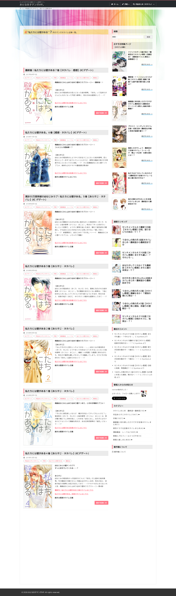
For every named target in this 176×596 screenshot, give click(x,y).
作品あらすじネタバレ (43, 78)
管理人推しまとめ (121, 440)
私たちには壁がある (83, 78)
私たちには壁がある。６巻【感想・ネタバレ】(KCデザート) (55, 132)
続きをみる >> (147, 64)
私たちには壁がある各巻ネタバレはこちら (71, 243)
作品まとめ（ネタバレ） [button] (144, 4)
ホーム (115, 4)
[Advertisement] (88, 18)
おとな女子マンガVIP (36, 592)
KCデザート (28, 78)
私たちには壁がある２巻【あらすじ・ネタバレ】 (50, 328)
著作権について (120, 452)
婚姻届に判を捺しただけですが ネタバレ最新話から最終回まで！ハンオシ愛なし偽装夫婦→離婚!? (140, 105)
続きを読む (100, 113)
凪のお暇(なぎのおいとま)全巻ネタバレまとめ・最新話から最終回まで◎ (140, 201)
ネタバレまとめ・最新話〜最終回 (128, 411)
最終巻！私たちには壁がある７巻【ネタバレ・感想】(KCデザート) (59, 70)
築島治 (95, 78)
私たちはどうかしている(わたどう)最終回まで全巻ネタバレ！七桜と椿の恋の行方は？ (140, 175)
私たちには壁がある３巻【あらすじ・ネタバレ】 (50, 266)
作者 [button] (126, 4)
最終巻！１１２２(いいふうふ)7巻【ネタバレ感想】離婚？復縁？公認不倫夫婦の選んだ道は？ (140, 80)
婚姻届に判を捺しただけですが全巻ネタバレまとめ (132, 423)
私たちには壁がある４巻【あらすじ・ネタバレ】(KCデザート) (57, 453)
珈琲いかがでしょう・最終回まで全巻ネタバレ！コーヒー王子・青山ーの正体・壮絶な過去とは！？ (140, 151)
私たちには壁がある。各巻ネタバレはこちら (71, 494)
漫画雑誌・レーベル (66, 78)
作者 (55, 78)
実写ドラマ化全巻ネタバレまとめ (128, 428)
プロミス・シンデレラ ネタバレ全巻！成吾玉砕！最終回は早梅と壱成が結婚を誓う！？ (140, 128)
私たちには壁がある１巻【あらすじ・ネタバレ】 (50, 391)
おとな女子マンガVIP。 (32, 4)
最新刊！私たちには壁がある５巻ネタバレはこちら (74, 490)
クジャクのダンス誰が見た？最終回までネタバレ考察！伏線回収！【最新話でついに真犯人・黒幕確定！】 (140, 55)
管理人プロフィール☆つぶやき (127, 436)
